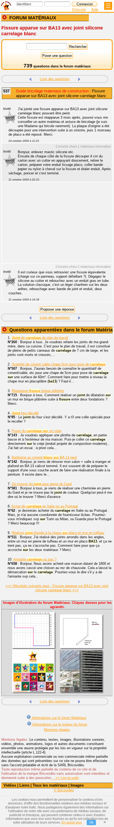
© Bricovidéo (64, 790)
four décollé (25, 413)
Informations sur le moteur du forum (59, 724)
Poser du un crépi (36, 431)
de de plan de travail (40, 338)
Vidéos (9, 785)
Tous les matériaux (50, 785)
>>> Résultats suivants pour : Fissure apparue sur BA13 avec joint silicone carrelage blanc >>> (57, 588)
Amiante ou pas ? (34, 559)
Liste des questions (55, 79)
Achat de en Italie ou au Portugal (44, 506)
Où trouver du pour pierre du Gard (42, 484)
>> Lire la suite (65, 778)
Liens (24, 785)
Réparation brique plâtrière (38, 391)
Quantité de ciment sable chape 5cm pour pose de (58, 364)
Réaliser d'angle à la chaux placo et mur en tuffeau (58, 533)
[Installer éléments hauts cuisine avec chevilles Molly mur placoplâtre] (79, 78)
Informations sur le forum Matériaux (58, 718)
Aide (94, 9)
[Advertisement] (54, 226)
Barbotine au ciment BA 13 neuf (44, 457)
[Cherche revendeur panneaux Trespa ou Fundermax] (30, 78)
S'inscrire (79, 9)
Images (77, 785)
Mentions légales (57, 730)
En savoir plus (72, 822)
